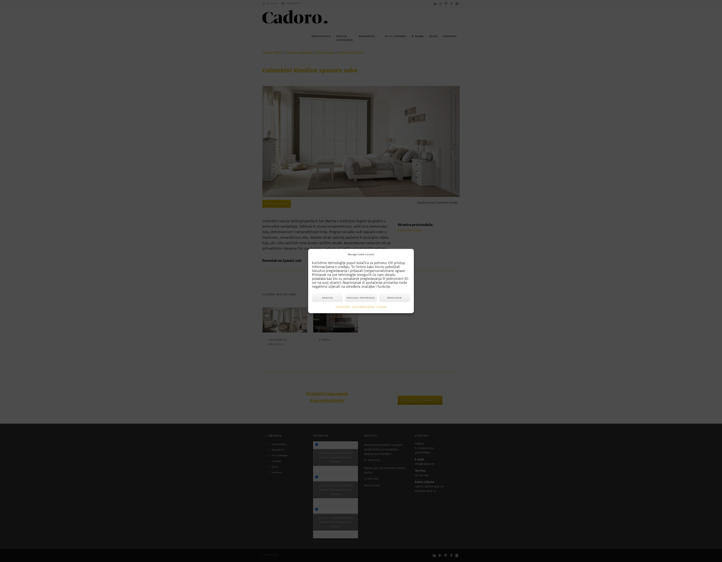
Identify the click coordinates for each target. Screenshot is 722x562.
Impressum (382, 306)
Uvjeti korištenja (342, 306)
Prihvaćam (395, 297)
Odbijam (327, 297)
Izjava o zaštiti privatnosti (363, 306)
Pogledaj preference (361, 297)
